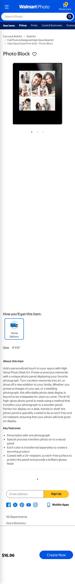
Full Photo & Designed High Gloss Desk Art (30, 40)
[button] (34, 54)
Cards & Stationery (52, 25)
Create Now (56, 555)
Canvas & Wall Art (12, 36)
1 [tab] (31, 131)
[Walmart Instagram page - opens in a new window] (35, 504)
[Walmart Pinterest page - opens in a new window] (22, 504)
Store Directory (16, 523)
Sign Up (56, 494)
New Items (9, 25)
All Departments (16, 517)
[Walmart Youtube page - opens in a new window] (28, 504)
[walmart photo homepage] (34, 7)
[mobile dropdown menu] (7, 7)
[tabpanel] (37, 93)
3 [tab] (42, 131)
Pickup (23, 25)
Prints (34, 25)
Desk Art (31, 36)
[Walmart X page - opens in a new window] (15, 504)
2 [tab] (37, 131)
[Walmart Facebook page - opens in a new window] (8, 504)
